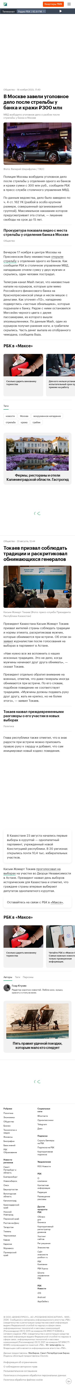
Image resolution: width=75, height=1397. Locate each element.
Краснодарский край (11, 1266)
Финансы (8, 1196)
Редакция (42, 1252)
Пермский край (11, 1278)
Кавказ (6, 1299)
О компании (42, 1240)
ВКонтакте (43, 1175)
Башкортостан (10, 1249)
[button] (23, 375)
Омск (6, 1245)
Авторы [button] (7, 977)
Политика (8, 726)
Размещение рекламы (43, 1258)
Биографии (8, 1201)
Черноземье (9, 1295)
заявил (8, 640)
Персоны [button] (28, 977)
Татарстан (8, 1287)
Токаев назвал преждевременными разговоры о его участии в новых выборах (33, 716)
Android (42, 1357)
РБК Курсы (43, 1328)
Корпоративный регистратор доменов (43, 1289)
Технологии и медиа (10, 1191)
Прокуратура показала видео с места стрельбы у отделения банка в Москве (36, 233)
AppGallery (43, 1361)
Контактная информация (43, 1247)
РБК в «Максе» (18, 346)
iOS (39, 1353)
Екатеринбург (10, 1236)
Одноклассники (45, 1180)
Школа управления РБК (43, 1335)
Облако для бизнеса (42, 1279)
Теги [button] (6, 405)
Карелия (7, 1304)
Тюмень (7, 1291)
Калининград (9, 1260)
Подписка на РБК (46, 1207)
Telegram (42, 1184)
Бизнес (7, 1185)
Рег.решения (43, 1303)
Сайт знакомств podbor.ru (43, 1314)
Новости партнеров (24, 1066)
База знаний (9, 1205)
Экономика (8, 1177)
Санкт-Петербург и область (9, 1230)
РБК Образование (10, 1211)
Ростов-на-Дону (11, 1283)
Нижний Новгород (8, 1273)
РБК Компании (42, 1323)
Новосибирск (10, 1241)
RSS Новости (44, 1226)
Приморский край (9, 1314)
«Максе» (57, 901)
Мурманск (8, 1308)
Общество (9, 89)
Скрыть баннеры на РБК (46, 1202)
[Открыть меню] (69, 4)
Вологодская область (9, 1255)
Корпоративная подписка (45, 1213)
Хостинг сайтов (42, 1298)
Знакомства (43, 1307)
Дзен (40, 1188)
